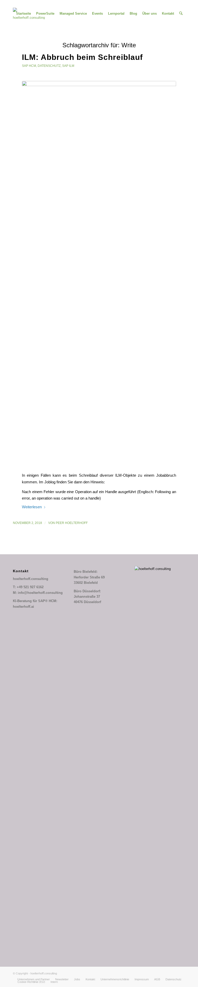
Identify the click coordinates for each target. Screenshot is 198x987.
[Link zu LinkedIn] (22, 4)
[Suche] (181, 13)
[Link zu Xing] (30, 4)
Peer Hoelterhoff (72, 523)
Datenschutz (49, 66)
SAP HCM (29, 66)
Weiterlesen (32, 507)
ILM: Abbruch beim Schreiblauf (82, 57)
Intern (54, 981)
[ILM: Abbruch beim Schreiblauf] (99, 273)
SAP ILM (68, 66)
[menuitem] (23, 13)
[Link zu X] (14, 4)
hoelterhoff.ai (23, 606)
